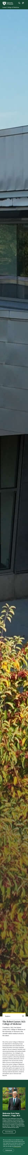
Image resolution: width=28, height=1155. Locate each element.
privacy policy (17, 1146)
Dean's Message (9, 1131)
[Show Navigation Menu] (23, 3)
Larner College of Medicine (10, 7)
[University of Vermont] (7, 4)
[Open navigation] (23, 1016)
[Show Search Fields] (19, 3)
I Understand (8, 1150)
